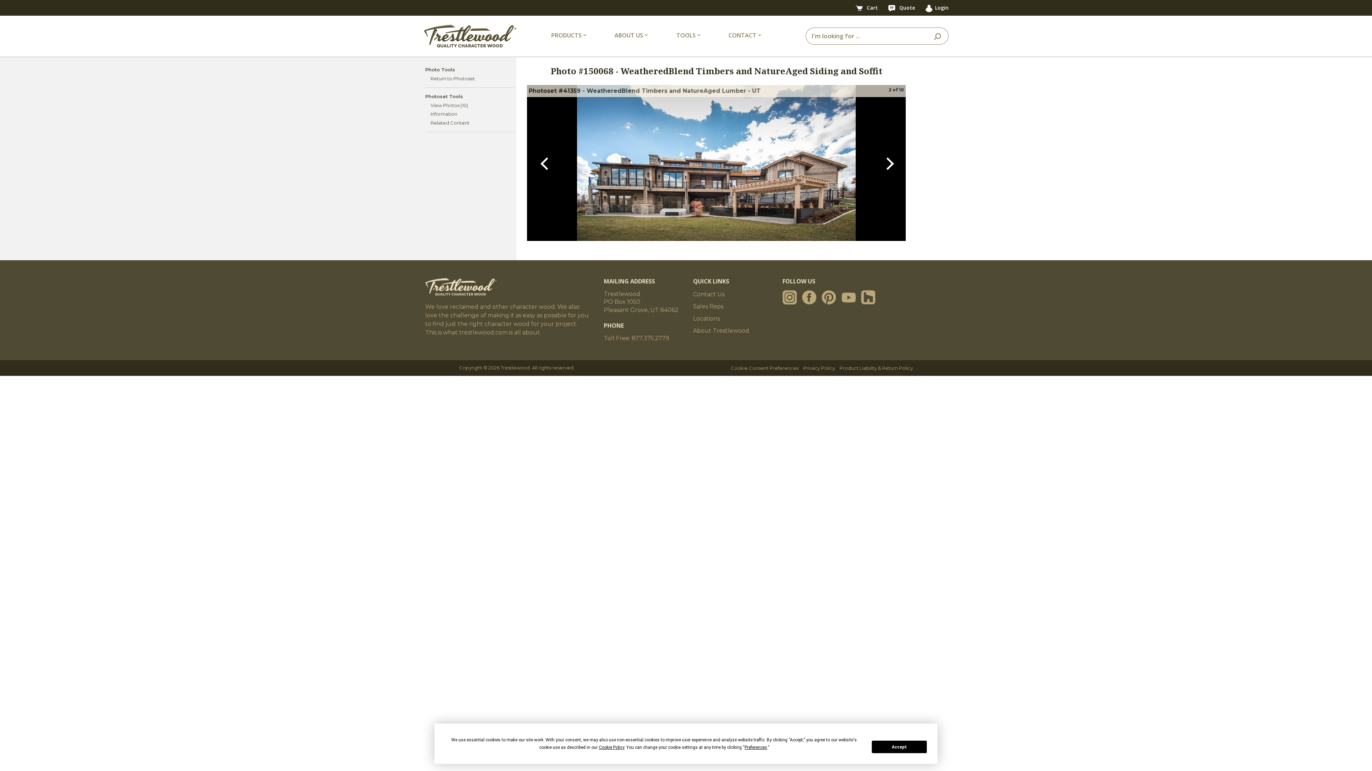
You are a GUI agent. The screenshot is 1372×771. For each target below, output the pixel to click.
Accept (899, 747)
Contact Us (709, 294)
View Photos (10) (449, 105)
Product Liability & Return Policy (876, 368)
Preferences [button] (756, 747)
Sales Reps (708, 306)
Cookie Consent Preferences (765, 368)
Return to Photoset (453, 78)
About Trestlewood (721, 330)
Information (444, 114)
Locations (706, 318)
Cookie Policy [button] (611, 747)
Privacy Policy (819, 368)
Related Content (450, 123)
